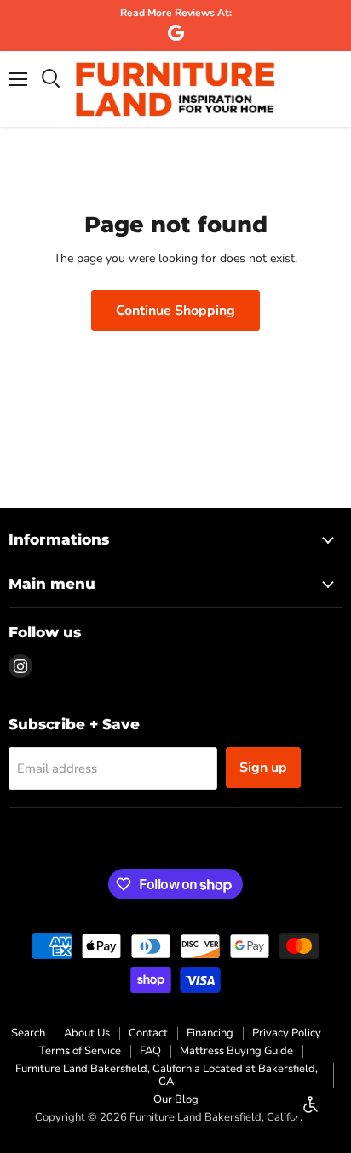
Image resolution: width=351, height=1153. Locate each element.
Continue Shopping (175, 310)
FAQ (150, 1051)
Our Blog (176, 1099)
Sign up (263, 767)
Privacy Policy (286, 1033)
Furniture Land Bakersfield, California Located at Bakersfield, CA (166, 1075)
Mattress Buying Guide (236, 1051)
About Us (87, 1033)
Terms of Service (80, 1051)
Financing (210, 1033)
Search (28, 1033)
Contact (148, 1033)
